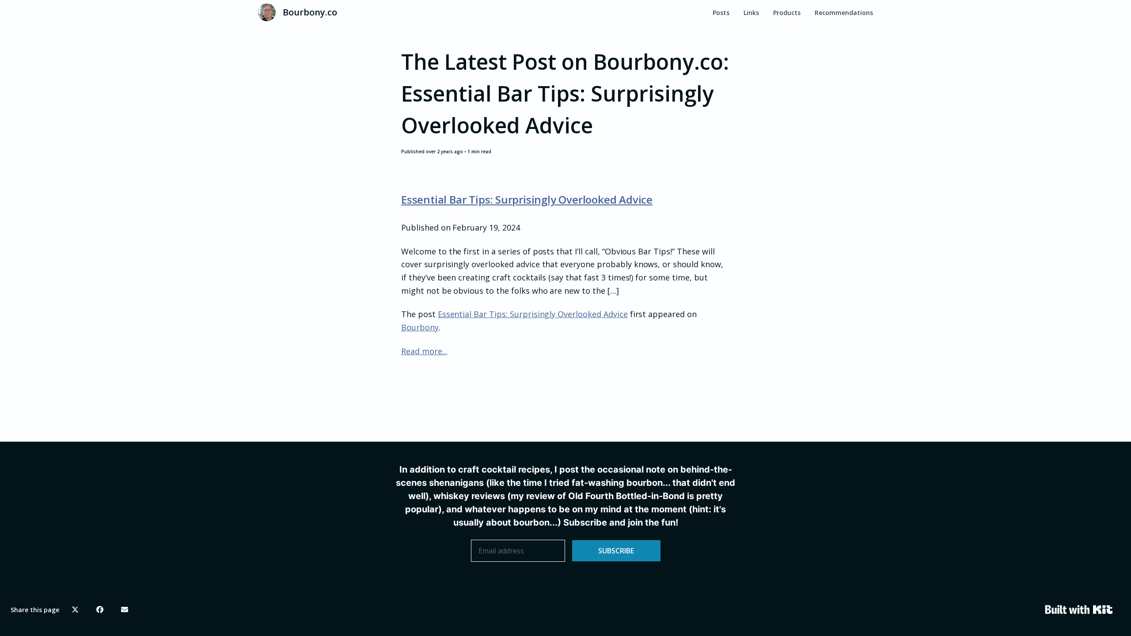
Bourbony (420, 327)
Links (751, 12)
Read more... (424, 351)
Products (787, 12)
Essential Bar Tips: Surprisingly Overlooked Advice (527, 199)
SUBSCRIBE (616, 551)
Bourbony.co (310, 12)
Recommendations (844, 12)
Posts (721, 12)
